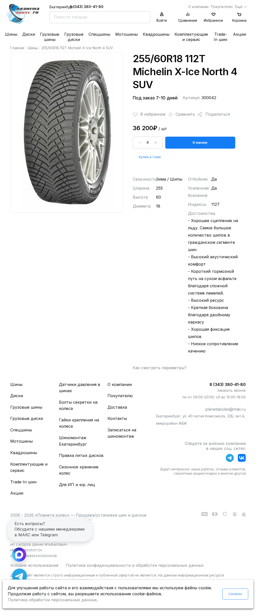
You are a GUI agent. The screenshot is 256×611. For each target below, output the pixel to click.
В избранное (153, 114)
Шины (11, 34)
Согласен (235, 594)
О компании (198, 6)
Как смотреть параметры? (159, 367)
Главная (17, 48)
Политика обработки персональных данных (52, 599)
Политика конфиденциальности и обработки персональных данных (135, 565)
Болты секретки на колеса (78, 405)
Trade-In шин (220, 37)
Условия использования (34, 565)
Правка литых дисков (81, 455)
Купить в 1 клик (150, 157)
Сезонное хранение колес (78, 470)
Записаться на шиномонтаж (122, 433)
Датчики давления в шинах (79, 387)
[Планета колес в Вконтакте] (242, 459)
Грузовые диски (74, 37)
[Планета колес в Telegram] (230, 459)
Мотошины (126, 34)
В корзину (200, 142)
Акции (239, 34)
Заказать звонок (231, 390)
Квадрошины (156, 34)
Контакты (117, 418)
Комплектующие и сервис (191, 37)
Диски (28, 34)
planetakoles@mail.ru (225, 409)
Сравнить (185, 114)
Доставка (117, 407)
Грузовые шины (49, 37)
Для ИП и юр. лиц (77, 484)
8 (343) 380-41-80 (87, 6)
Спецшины (99, 34)
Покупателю (222, 6)
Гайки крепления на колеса (79, 423)
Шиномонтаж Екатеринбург (73, 441)
